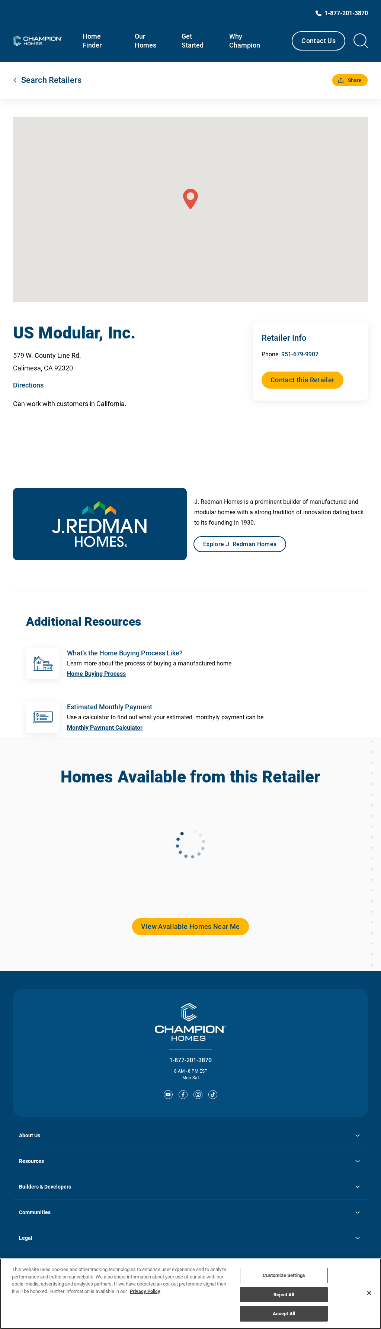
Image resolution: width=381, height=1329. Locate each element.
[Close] (369, 1293)
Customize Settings (284, 1275)
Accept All (284, 1313)
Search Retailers (51, 80)
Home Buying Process (96, 673)
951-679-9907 (299, 354)
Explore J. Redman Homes (239, 544)
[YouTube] (168, 1094)
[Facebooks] (183, 1094)
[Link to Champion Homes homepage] (37, 41)
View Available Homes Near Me (190, 926)
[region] (190, 1293)
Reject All (283, 1294)
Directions (28, 385)
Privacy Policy (145, 1291)
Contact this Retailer (302, 380)
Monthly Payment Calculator (105, 727)
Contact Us (318, 41)
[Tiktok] (212, 1094)
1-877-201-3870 (190, 1060)
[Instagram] (197, 1094)
